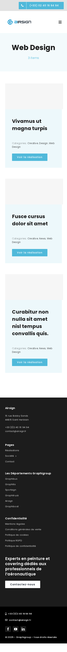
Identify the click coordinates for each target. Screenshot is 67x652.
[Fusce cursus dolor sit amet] (34, 191)
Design (43, 143)
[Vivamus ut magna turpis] (34, 96)
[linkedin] (23, 629)
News (42, 238)
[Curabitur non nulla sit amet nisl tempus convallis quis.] (34, 287)
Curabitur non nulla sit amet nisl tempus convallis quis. (30, 322)
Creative (32, 143)
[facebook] (8, 629)
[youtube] (16, 629)
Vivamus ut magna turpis (29, 125)
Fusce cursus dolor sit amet (30, 220)
